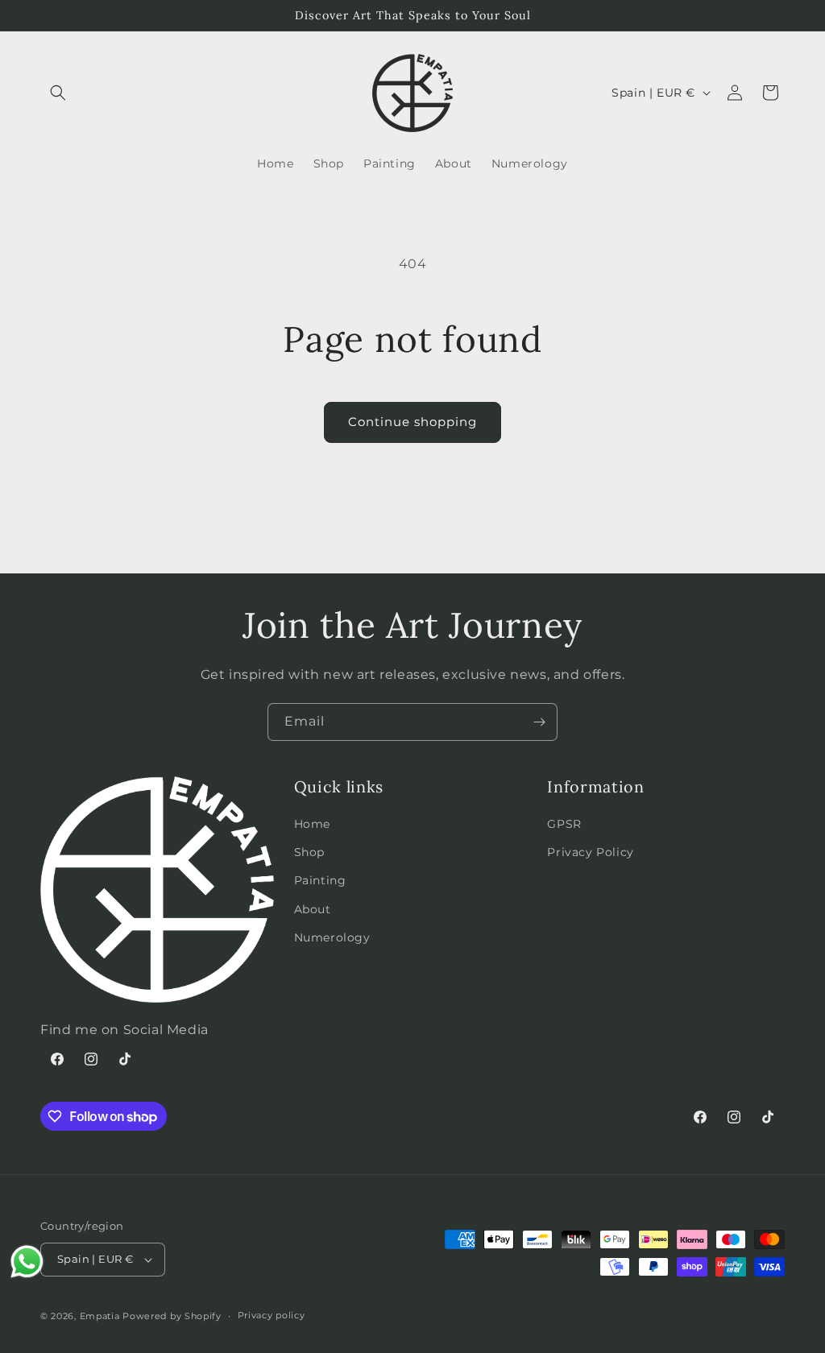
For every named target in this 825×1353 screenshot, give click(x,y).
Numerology (332, 937)
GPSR (564, 824)
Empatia (100, 1316)
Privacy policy (271, 1315)
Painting (320, 880)
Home (312, 824)
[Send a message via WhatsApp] (27, 1262)
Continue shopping (412, 421)
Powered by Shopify (172, 1316)
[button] (58, 92)
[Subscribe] (539, 722)
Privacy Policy (590, 852)
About (312, 909)
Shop (309, 852)
